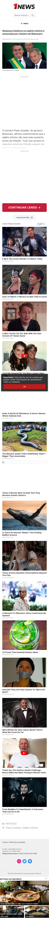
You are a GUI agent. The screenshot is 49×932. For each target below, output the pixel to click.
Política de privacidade (17, 842)
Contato (5, 842)
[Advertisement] (24, 102)
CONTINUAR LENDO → (24, 207)
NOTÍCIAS (11, 823)
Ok (24, 387)
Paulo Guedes (13, 827)
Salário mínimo (30, 827)
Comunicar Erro (23, 217)
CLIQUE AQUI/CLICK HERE (27, 853)
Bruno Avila (35, 39)
